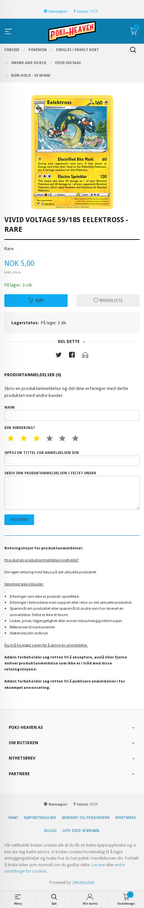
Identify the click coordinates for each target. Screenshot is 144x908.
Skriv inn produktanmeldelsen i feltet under (50, 473)
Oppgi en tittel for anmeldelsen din (41, 453)
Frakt (13, 818)
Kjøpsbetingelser (40, 818)
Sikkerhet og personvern (86, 818)
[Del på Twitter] (58, 356)
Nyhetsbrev (125, 818)
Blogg (50, 831)
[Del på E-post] (85, 356)
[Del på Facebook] (72, 356)
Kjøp (39, 300)
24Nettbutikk (83, 882)
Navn (9, 407)
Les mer (98, 865)
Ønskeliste (110, 300)
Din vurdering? (19, 428)
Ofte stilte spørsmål (81, 831)
